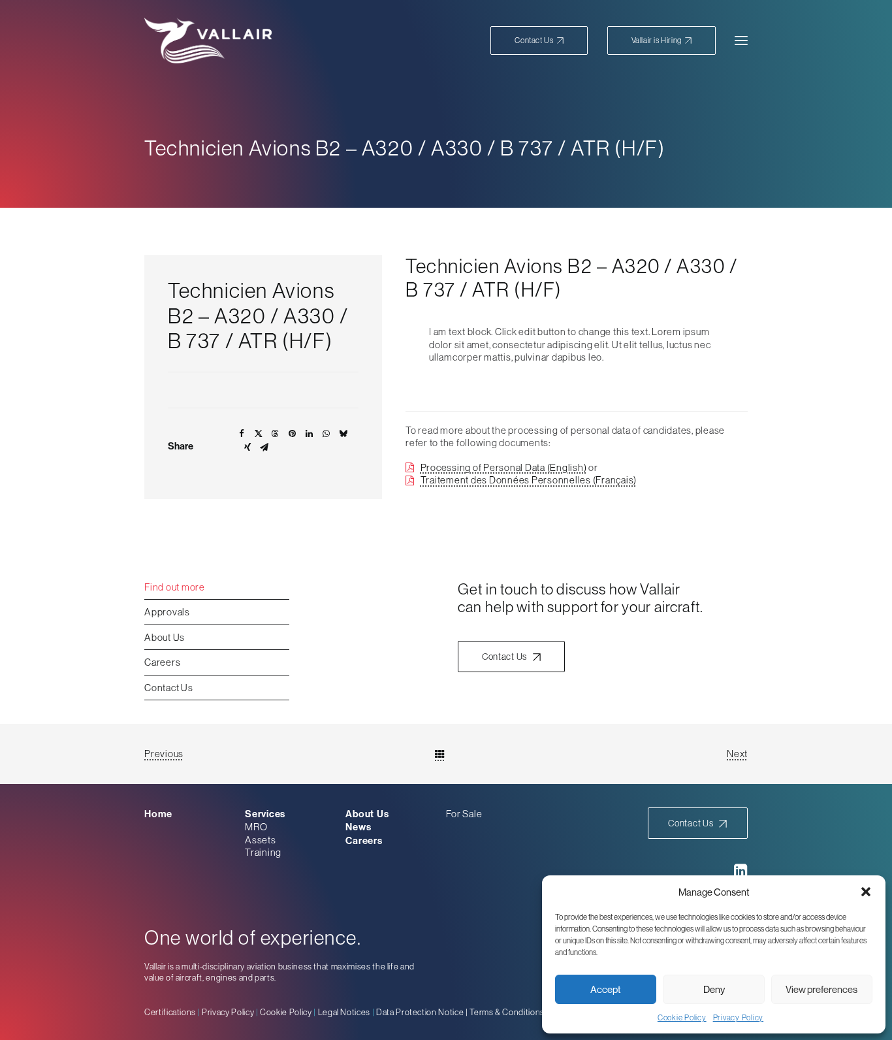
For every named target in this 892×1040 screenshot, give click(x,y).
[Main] (446, 754)
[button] (865, 891)
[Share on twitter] (258, 435)
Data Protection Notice (420, 1012)
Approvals (167, 611)
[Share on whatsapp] (326, 435)
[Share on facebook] (241, 435)
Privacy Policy (738, 1017)
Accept (605, 989)
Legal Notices (344, 1012)
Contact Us (168, 687)
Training (263, 852)
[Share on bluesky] (343, 435)
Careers (162, 662)
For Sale (464, 813)
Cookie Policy (682, 1017)
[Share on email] (264, 448)
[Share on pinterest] (292, 435)
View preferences (821, 989)
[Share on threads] (275, 435)
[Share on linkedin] (309, 435)
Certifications (170, 1012)
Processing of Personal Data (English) (504, 467)
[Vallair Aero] (208, 40)
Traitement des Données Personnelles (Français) (529, 479)
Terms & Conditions (507, 1012)
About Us (164, 637)
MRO (256, 826)
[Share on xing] (247, 448)
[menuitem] (543, 40)
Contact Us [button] (504, 656)
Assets (260, 839)
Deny (714, 989)
